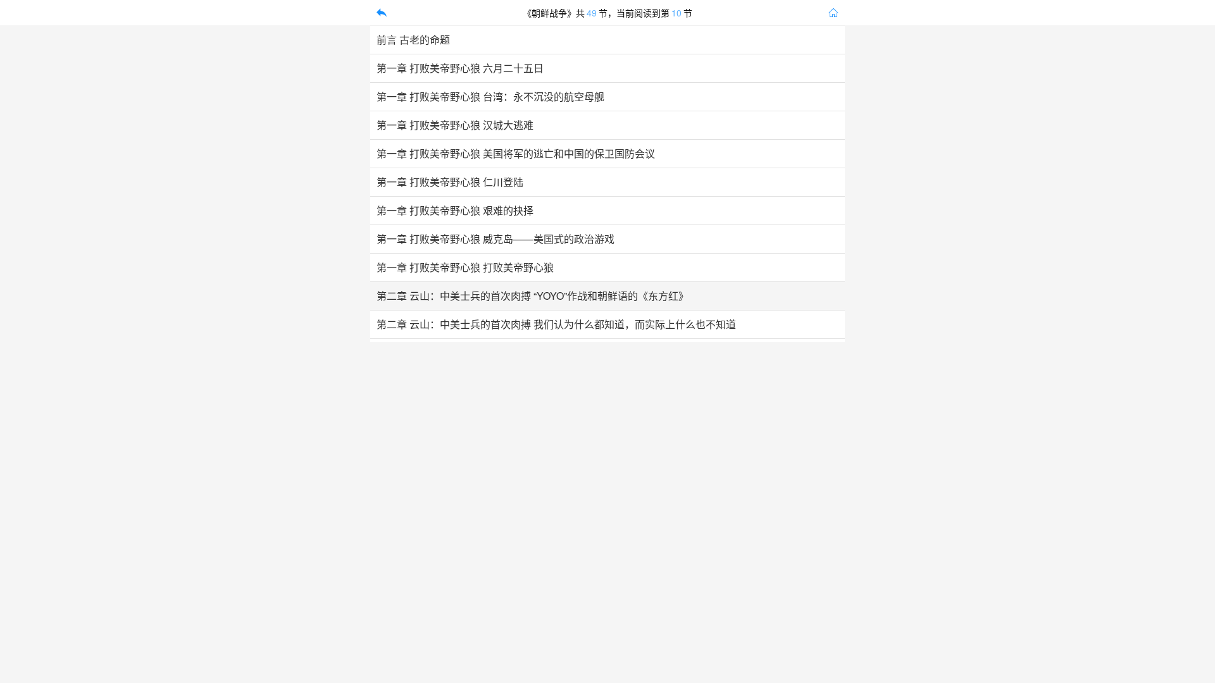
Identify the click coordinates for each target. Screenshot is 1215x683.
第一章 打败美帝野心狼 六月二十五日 (460, 68)
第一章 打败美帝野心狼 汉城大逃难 (455, 125)
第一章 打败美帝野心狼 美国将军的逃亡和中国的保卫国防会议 (516, 153)
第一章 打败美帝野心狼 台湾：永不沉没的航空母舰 (490, 96)
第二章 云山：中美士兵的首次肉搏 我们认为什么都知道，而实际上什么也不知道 (556, 324)
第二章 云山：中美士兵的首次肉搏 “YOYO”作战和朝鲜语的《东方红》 (532, 296)
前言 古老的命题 (413, 40)
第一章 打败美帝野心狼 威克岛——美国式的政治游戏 (495, 239)
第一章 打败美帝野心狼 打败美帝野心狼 (465, 267)
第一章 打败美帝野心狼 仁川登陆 (450, 182)
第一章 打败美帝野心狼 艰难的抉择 (455, 210)
